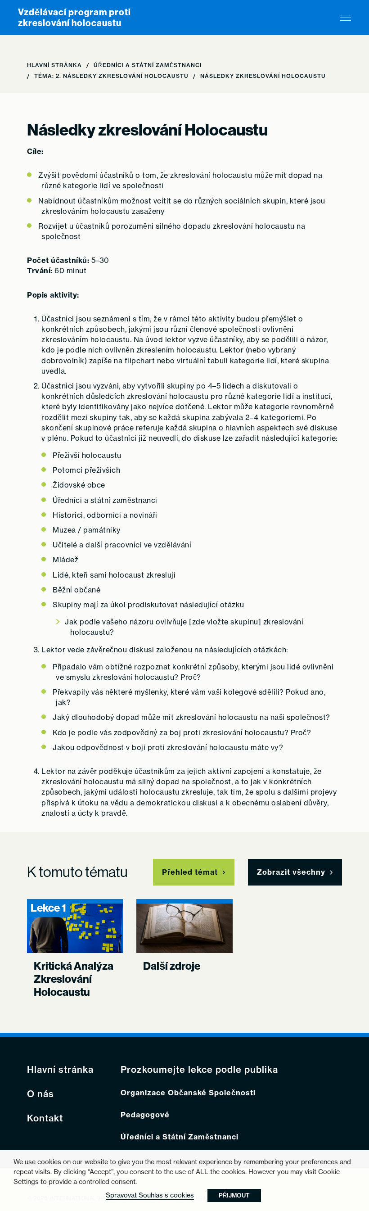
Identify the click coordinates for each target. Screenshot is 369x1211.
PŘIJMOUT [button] (234, 1195)
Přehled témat (190, 872)
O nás (40, 1094)
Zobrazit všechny (291, 872)
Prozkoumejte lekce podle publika (199, 1069)
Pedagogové (145, 1115)
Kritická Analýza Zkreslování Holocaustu (73, 979)
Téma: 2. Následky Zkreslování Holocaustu (111, 75)
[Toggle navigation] (345, 18)
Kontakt (45, 1118)
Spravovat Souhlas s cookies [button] (150, 1195)
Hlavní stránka (54, 65)
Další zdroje (171, 966)
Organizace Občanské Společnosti (188, 1093)
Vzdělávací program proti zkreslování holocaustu (74, 17)
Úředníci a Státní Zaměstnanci (148, 65)
